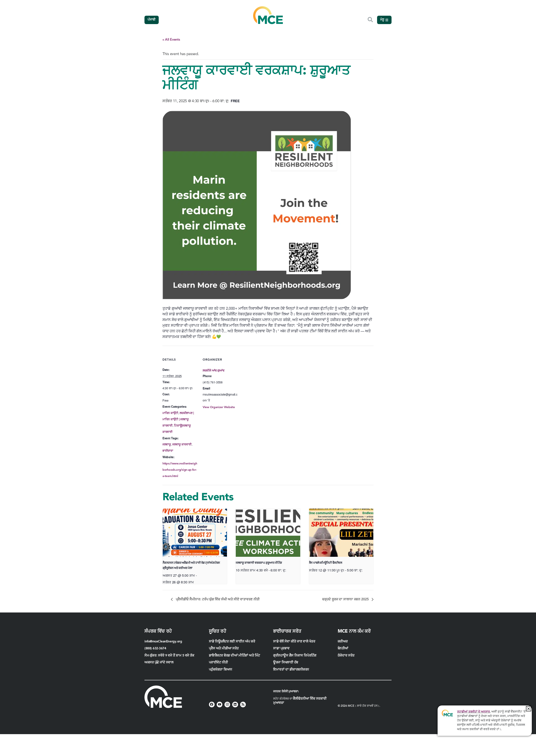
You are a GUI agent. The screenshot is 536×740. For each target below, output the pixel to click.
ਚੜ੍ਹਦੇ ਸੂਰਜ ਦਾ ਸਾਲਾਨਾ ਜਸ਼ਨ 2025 (346, 599)
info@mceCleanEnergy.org (163, 641)
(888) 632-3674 (155, 648)
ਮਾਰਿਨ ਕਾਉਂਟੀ (170, 413)
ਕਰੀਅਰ (343, 641)
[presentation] (195, 533)
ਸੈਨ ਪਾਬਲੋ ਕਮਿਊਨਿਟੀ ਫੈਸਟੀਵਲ (325, 562)
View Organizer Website (219, 407)
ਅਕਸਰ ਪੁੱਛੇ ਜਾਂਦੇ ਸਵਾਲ (159, 662)
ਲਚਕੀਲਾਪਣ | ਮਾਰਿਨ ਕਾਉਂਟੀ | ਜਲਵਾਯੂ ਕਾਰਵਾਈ (178, 419)
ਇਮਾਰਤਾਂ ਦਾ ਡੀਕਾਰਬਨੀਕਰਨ (291, 669)
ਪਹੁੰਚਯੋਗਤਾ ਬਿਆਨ (220, 669)
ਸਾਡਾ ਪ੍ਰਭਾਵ (281, 648)
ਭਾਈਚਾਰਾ (167, 450)
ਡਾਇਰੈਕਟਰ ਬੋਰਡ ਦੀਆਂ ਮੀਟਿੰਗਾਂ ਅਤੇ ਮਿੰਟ (234, 655)
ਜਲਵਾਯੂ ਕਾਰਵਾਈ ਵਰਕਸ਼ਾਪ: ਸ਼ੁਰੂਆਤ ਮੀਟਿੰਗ (259, 562)
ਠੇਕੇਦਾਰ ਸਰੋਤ (347, 655)
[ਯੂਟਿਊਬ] (219, 704)
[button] (528, 708)
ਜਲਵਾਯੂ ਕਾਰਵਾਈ (181, 444)
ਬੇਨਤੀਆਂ (343, 648)
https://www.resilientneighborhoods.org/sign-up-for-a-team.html (179, 470)
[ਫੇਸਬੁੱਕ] (212, 704)
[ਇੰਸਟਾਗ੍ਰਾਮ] (227, 704)
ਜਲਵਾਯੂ (166, 444)
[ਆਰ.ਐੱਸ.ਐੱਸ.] (243, 704)
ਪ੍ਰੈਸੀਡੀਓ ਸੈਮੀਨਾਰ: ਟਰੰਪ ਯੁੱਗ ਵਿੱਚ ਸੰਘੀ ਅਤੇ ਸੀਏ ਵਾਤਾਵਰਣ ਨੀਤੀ (217, 599)
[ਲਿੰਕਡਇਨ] (235, 704)
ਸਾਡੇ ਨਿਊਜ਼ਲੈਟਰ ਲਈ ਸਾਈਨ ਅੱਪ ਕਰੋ (232, 641)
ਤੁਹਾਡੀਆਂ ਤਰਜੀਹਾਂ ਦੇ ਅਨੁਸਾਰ (473, 711)
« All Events (171, 39)
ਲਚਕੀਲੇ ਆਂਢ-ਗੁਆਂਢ (213, 370)
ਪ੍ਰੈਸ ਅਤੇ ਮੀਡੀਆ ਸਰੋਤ (224, 648)
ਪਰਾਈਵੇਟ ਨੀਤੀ (218, 662)
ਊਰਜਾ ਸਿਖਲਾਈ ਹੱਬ (285, 662)
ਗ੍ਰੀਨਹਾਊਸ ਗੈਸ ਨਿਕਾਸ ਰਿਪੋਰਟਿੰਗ (294, 655)
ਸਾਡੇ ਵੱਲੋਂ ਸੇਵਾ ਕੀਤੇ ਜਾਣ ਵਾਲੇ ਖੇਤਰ (294, 641)
